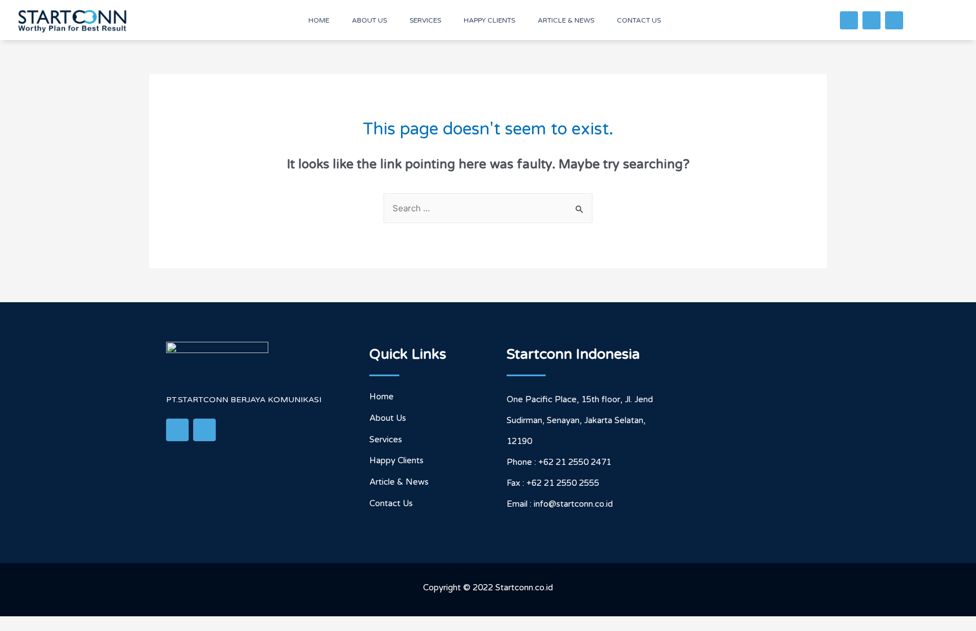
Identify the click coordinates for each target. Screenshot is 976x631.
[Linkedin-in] (871, 20)
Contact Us (639, 20)
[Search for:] (488, 208)
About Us (369, 20)
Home (318, 20)
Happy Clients (489, 20)
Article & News (566, 20)
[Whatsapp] (849, 20)
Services (425, 20)
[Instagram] (894, 20)
